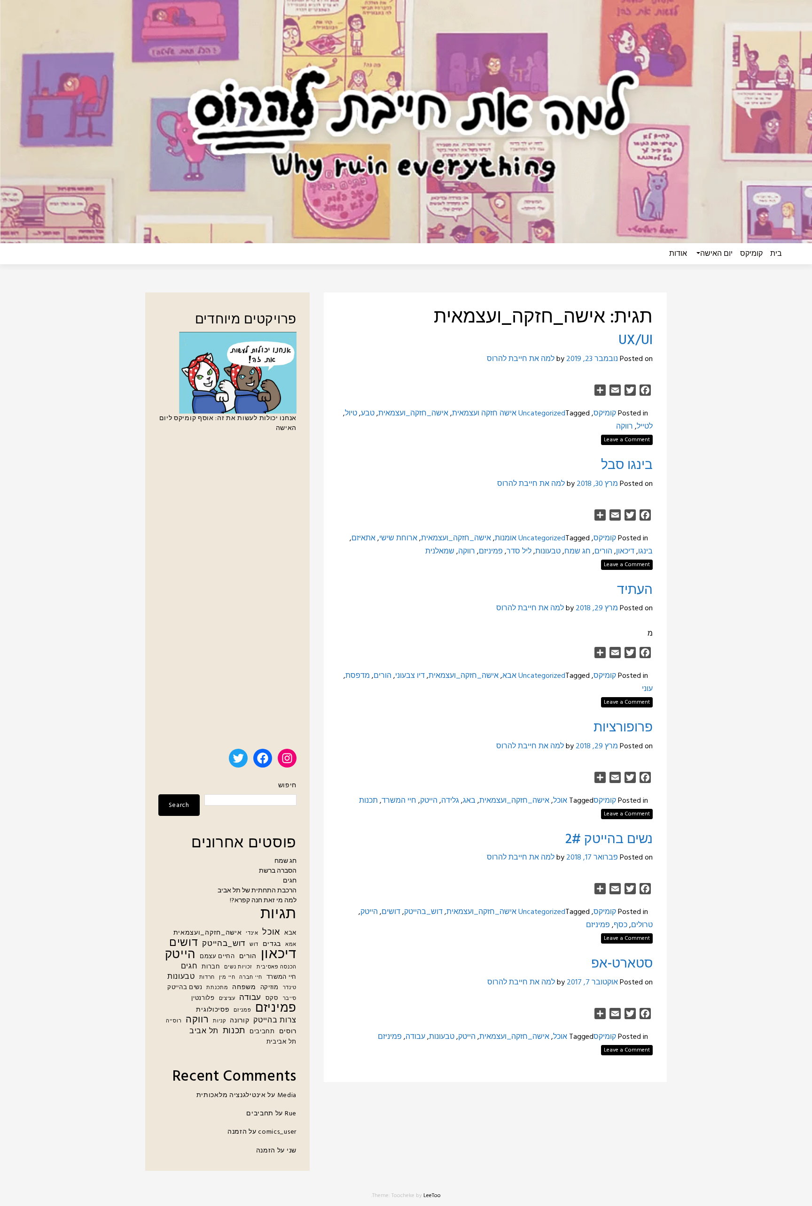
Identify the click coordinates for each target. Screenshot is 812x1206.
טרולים (642, 925)
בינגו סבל (627, 465)
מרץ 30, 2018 (597, 484)
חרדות (207, 978)
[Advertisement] (227, 595)
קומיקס (751, 254)
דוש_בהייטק (423, 912)
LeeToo (432, 1195)
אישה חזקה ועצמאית (484, 413)
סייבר (290, 999)
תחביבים (262, 1032)
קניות (219, 1021)
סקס (272, 998)
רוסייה (173, 1021)
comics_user (277, 1132)
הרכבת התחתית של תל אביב (257, 890)
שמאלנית (439, 551)
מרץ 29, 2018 (597, 608)
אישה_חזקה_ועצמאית (413, 413)
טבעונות (548, 551)
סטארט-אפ (622, 964)
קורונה (239, 1021)
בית (776, 254)
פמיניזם (491, 551)
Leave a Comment (627, 440)
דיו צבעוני (410, 676)
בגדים (272, 944)
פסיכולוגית (212, 1010)
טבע (368, 413)
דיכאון (625, 551)
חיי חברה (250, 978)
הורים (603, 551)
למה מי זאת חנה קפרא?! (263, 900)
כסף (620, 925)
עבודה (415, 1037)
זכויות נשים (238, 967)
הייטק (428, 801)
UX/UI (635, 340)
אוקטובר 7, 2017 (592, 982)
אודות (678, 254)
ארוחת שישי (398, 538)
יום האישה (716, 254)
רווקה (624, 427)
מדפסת (357, 676)
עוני (647, 689)
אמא (291, 945)
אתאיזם (363, 538)
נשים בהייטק (185, 987)
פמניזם (242, 1010)
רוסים (288, 1032)
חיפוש (287, 786)
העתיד (635, 590)
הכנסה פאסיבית (277, 967)
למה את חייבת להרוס (520, 359)
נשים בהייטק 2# (609, 839)
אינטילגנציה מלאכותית (231, 1095)
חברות (211, 967)
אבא (509, 676)
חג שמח (577, 551)
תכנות (368, 801)
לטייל (645, 427)
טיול (351, 413)
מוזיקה (269, 987)
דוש (254, 945)
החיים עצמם (217, 956)
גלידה (450, 801)
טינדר (290, 988)
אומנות (505, 538)
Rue (291, 1113)
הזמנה (237, 1132)
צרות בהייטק (275, 1021)
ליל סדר (519, 551)
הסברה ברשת (278, 871)
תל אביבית (281, 1042)
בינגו (645, 551)
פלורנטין (203, 998)
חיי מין (227, 978)
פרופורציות (623, 727)
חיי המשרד (399, 801)
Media (287, 1095)
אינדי (252, 933)
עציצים (227, 999)
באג (469, 801)
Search (179, 805)
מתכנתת (217, 988)
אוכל (560, 801)
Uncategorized (541, 413)
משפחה (244, 987)
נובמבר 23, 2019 (592, 359)
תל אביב (204, 1032)
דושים (391, 912)
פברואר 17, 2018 (592, 858)
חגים (290, 881)
